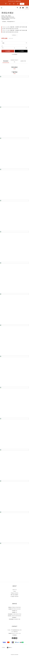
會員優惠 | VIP (14, 612)
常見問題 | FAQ (14, 610)
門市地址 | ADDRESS (14, 593)
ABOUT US (14, 589)
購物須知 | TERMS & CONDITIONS (14, 607)
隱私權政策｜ (14, 617)
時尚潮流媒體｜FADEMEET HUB (14, 619)
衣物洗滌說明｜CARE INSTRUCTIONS (14, 614)
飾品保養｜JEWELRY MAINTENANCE (14, 615)
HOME (14, 591)
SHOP (22, 3)
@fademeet (16, 631)
